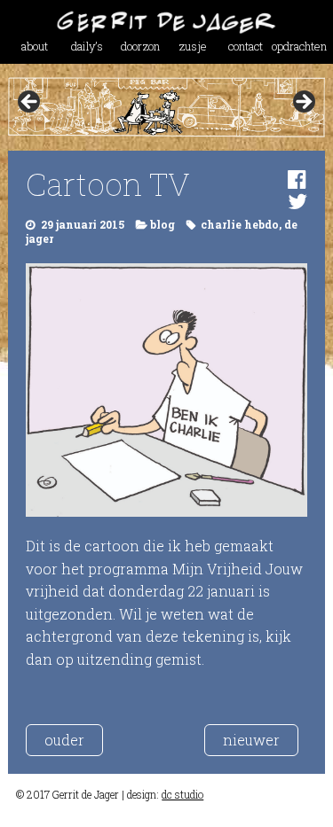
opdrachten (298, 46)
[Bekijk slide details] (166, 107)
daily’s (87, 46)
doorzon (140, 46)
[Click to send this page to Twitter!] (297, 201)
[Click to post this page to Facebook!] (297, 179)
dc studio (182, 794)
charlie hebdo (240, 224)
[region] (166, 107)
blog (162, 224)
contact (245, 46)
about (34, 46)
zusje (192, 46)
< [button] (30, 103)
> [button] (302, 103)
